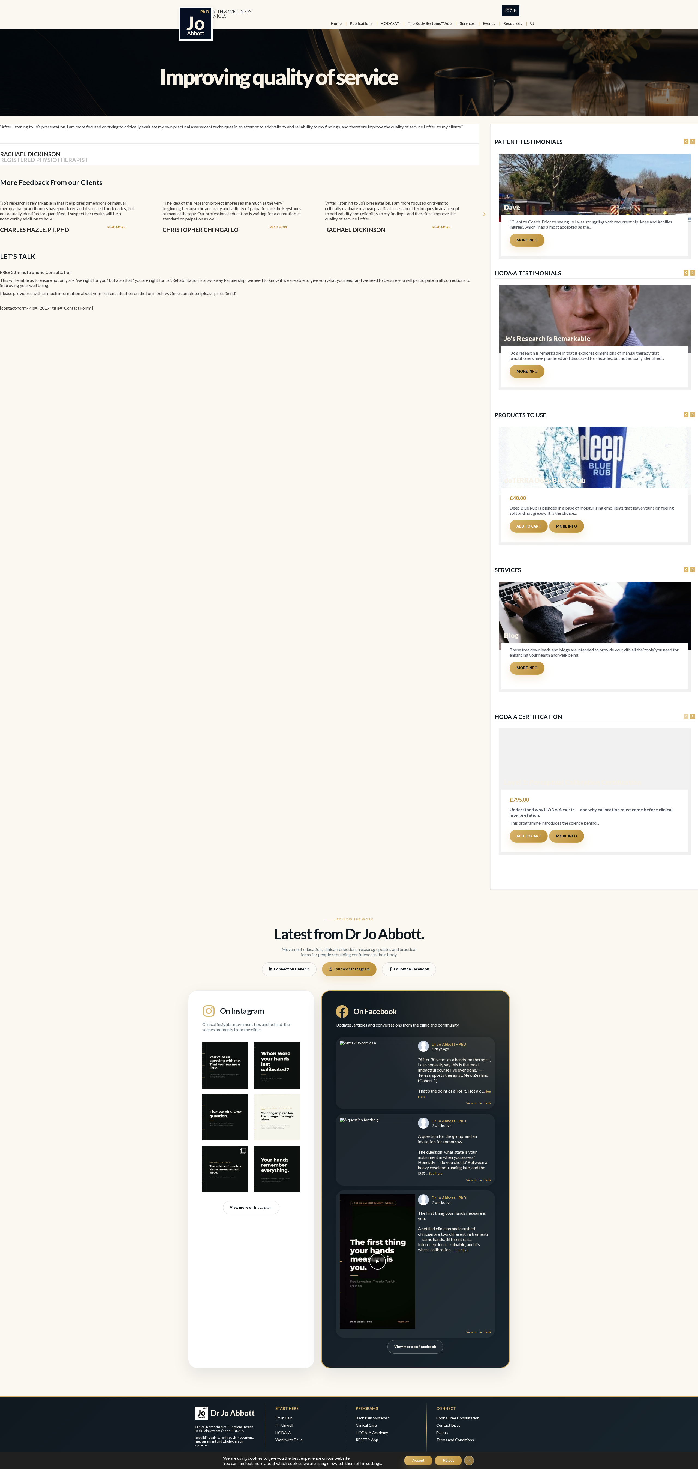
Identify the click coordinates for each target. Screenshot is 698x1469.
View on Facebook (478, 1103)
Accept (418, 1460)
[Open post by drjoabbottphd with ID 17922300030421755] (225, 1117)
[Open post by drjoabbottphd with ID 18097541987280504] (277, 1117)
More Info (527, 240)
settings (373, 1463)
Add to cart (528, 526)
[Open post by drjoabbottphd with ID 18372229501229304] (225, 1169)
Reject (448, 1460)
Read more (116, 227)
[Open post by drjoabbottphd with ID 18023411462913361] (225, 1065)
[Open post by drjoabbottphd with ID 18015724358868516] (277, 1065)
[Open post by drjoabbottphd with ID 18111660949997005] (277, 1169)
